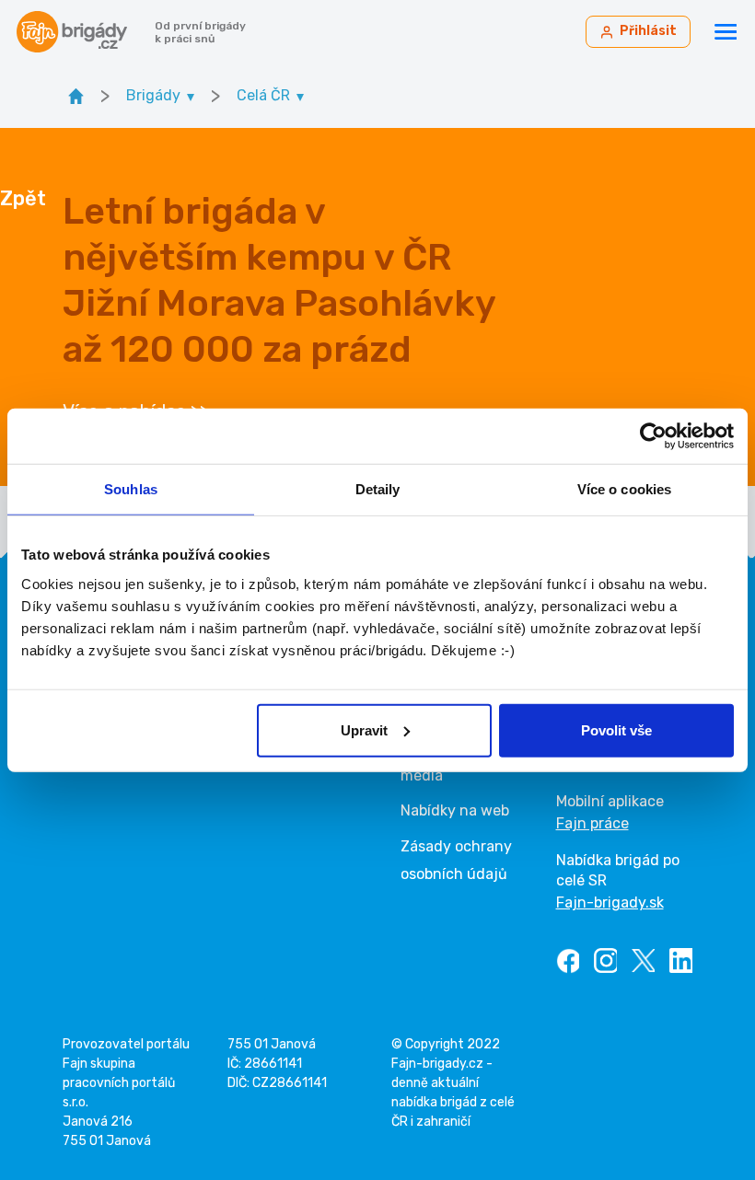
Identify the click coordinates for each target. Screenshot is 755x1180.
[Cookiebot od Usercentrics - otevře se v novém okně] (653, 436)
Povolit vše (616, 729)
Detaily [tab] (378, 489)
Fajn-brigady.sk (610, 902)
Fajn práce (592, 823)
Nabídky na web (455, 810)
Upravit (364, 729)
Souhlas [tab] (130, 489)
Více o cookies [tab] (624, 489)
